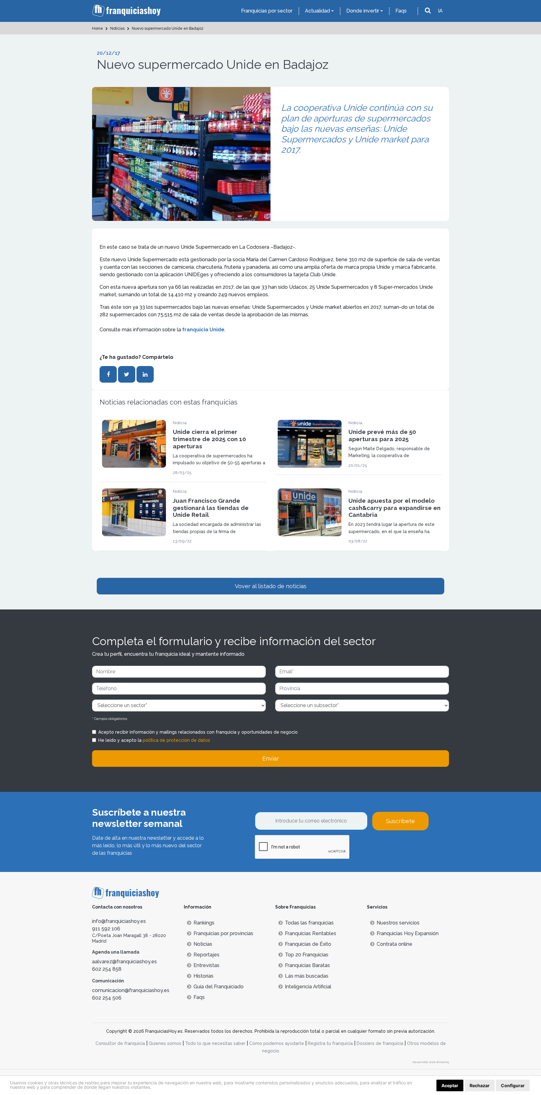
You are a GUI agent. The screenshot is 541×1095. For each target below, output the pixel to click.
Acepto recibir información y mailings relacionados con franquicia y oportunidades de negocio (198, 732)
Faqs (401, 11)
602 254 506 (106, 998)
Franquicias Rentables (310, 933)
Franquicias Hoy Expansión (408, 933)
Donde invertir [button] (362, 11)
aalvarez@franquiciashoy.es (124, 962)
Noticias (202, 944)
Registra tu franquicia (330, 1043)
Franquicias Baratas (307, 965)
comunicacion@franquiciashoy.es (130, 990)
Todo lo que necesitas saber (215, 1043)
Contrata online (394, 944)
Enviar (270, 758)
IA (440, 11)
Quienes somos (165, 1043)
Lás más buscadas (306, 976)
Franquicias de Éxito (308, 944)
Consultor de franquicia (120, 1043)
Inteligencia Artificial (308, 987)
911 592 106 (106, 929)
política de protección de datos (176, 740)
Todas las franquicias (309, 923)
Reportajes (206, 955)
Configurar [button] (513, 1085)
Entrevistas (206, 965)
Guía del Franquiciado (218, 987)
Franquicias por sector (266, 11)
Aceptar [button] (449, 1085)
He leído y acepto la (154, 740)
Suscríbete (400, 821)
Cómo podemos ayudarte (276, 1043)
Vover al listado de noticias (271, 586)
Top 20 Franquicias (306, 955)
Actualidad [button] (317, 11)
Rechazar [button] (480, 1085)
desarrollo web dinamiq (431, 1062)
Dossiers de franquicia (380, 1043)
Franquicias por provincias (223, 933)
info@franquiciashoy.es (119, 921)
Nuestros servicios (398, 923)
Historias (203, 976)
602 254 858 (106, 969)
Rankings (203, 923)
